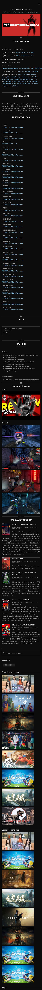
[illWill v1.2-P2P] (6, 563)
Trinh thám (9, 83)
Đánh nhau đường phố (15, 77)
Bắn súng (23, 83)
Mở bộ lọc (9, 665)
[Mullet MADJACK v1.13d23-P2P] (6, 630)
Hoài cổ (16, 83)
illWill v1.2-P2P (17, 558)
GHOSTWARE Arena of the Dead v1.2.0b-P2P (24, 574)
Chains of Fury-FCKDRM (21, 600)
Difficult (16, 79)
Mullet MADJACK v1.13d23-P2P (23, 625)
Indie (36, 71)
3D (24, 75)
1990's (20, 75)
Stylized (16, 86)
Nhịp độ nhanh (25, 79)
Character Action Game (31, 77)
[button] (39, 3)
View (18, 683)
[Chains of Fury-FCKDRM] (6, 605)
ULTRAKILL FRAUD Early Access (24, 524)
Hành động (20, 71)
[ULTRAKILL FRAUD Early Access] (6, 529)
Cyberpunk (5, 79)
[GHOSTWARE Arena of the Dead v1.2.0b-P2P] (6, 577)
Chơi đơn (30, 83)
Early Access (29, 71)
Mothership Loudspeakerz (25, 52)
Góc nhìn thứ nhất (15, 81)
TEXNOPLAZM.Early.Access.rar (12, 127)
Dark (11, 79)
